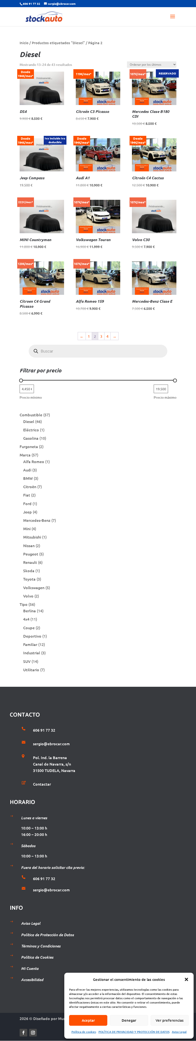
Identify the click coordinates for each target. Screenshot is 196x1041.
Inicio (24, 42)
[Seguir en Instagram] (33, 1032)
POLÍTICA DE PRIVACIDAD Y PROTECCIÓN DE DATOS (133, 1032)
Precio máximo (165, 397)
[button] (186, 979)
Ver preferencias (170, 1020)
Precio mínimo (31, 397)
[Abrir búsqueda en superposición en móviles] (98, 351)
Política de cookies (83, 1032)
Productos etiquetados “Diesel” (58, 42)
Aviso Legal (179, 1032)
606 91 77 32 (31, 3)
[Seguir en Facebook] (23, 1032)
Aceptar (88, 1020)
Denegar (129, 1020)
